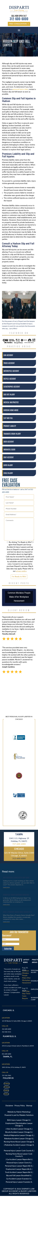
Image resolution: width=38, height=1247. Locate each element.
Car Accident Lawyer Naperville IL (19, 1159)
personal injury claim (20, 89)
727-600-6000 (19, 844)
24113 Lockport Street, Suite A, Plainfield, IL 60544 (18, 1046)
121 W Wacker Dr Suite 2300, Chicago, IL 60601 (17, 1021)
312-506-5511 (6, 1032)
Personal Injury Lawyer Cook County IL (18, 1151)
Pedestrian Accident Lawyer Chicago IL (19, 1145)
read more (6, 887)
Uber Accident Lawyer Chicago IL (19, 1129)
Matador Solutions (26, 1115)
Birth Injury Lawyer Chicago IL (18, 1120)
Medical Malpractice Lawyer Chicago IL (18, 1135)
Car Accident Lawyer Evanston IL (18, 1179)
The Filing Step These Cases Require (26, 994)
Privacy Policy (19, 1106)
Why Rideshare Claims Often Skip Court (16, 877)
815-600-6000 (6, 1054)
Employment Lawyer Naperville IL (18, 1169)
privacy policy (21, 571)
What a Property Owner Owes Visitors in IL (17, 912)
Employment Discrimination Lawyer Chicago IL (19, 1125)
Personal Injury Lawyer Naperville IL (18, 1166)
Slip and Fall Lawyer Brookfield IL (18, 1175)
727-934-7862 (6, 1075)
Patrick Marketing (23, 1112)
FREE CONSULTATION (18, 24)
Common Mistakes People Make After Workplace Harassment (19, 597)
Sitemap (29, 1106)
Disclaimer (9, 1106)
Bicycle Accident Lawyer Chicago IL (18, 1132)
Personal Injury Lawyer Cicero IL (18, 1163)
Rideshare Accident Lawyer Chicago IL (18, 1138)
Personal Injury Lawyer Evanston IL (19, 1182)
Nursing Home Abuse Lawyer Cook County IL (19, 1155)
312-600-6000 (19, 18)
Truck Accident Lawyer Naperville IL (18, 1172)
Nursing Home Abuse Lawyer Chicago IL (19, 1142)
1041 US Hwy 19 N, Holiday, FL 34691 (14, 1067)
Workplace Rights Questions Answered (16, 894)
